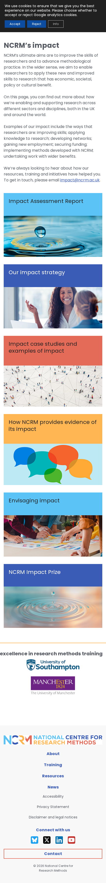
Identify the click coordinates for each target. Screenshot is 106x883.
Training (53, 765)
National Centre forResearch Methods (56, 868)
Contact (53, 854)
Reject (36, 24)
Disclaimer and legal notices (53, 817)
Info (56, 24)
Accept (15, 24)
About (53, 754)
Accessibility (53, 796)
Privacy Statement (53, 806)
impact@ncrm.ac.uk (80, 180)
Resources (53, 776)
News (53, 787)
